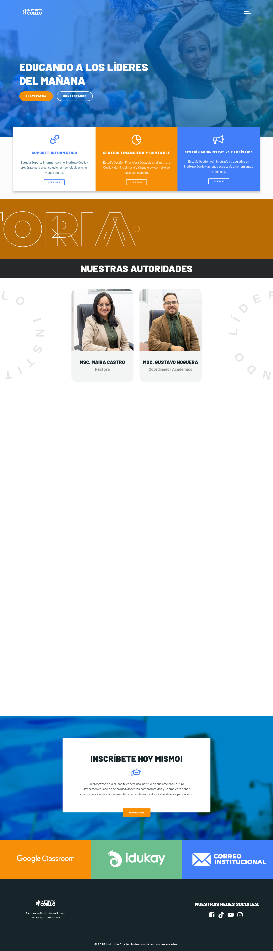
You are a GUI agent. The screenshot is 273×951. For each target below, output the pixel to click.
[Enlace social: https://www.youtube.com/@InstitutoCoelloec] (232, 915)
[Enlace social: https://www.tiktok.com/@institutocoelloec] (222, 915)
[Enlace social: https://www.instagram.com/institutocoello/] (241, 915)
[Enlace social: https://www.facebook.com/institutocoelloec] (213, 915)
